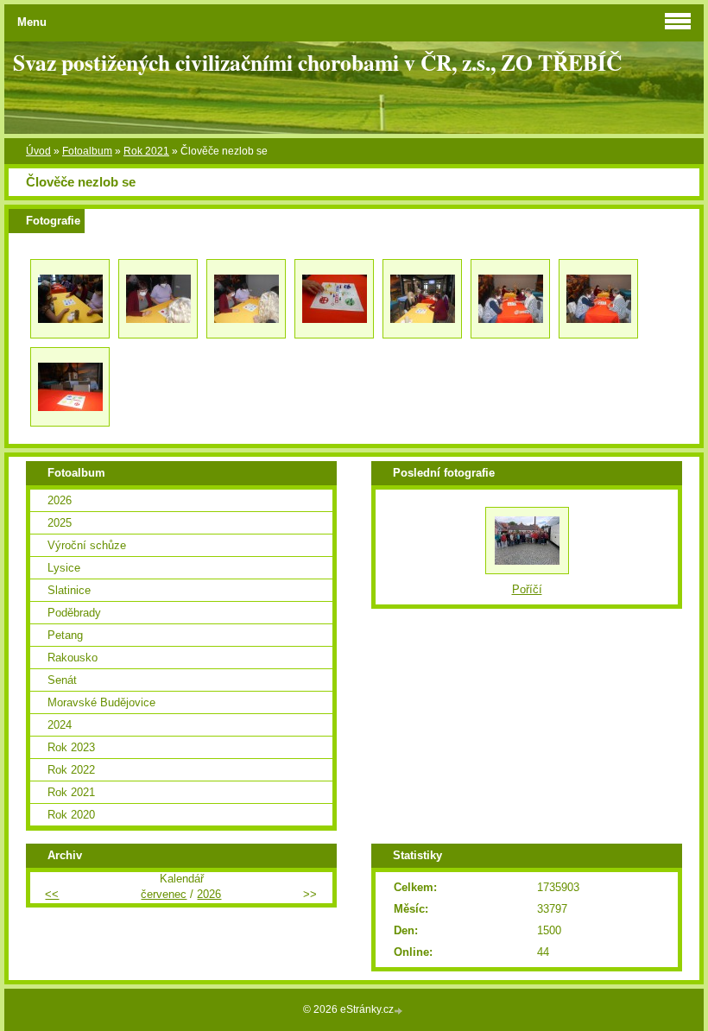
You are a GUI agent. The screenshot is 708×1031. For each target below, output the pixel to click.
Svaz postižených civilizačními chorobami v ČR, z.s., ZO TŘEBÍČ (317, 62)
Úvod (38, 151)
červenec (163, 894)
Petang (65, 635)
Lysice (63, 567)
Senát (62, 680)
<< (52, 894)
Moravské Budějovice (101, 702)
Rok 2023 (71, 747)
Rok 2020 (71, 814)
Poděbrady (74, 612)
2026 (59, 500)
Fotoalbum (87, 151)
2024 (59, 724)
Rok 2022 (71, 769)
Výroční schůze (86, 545)
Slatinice (69, 590)
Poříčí (527, 589)
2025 (59, 522)
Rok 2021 (146, 151)
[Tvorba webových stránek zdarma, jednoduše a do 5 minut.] (400, 1011)
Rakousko (72, 657)
